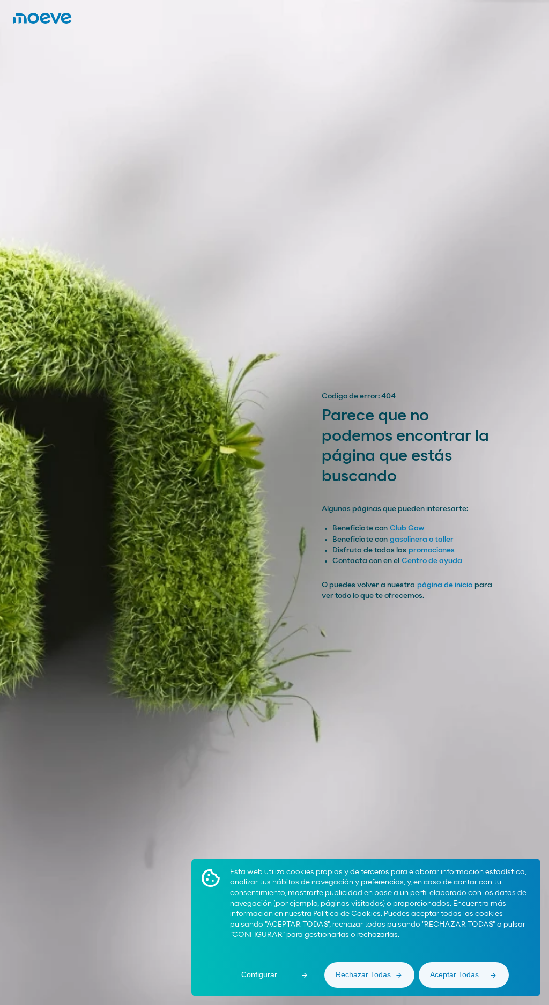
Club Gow (407, 528)
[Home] (42, 18)
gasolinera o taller (422, 539)
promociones (432, 550)
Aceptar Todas (454, 974)
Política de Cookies (347, 914)
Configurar (259, 974)
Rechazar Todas (363, 974)
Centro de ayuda (432, 561)
